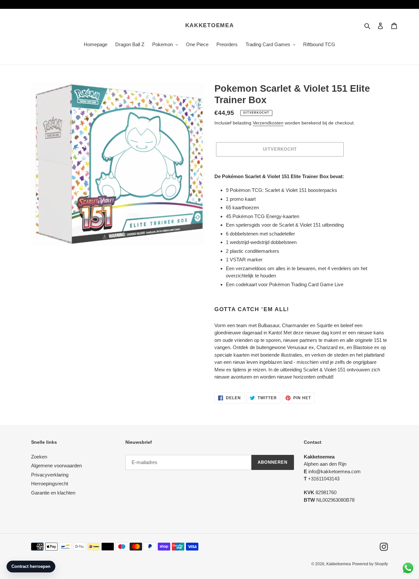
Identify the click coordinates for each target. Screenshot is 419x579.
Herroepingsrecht (49, 483)
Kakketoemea (209, 25)
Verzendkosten (268, 122)
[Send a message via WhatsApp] (408, 568)
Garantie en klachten (53, 492)
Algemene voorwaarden (56, 465)
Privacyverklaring (49, 474)
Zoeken (39, 456)
